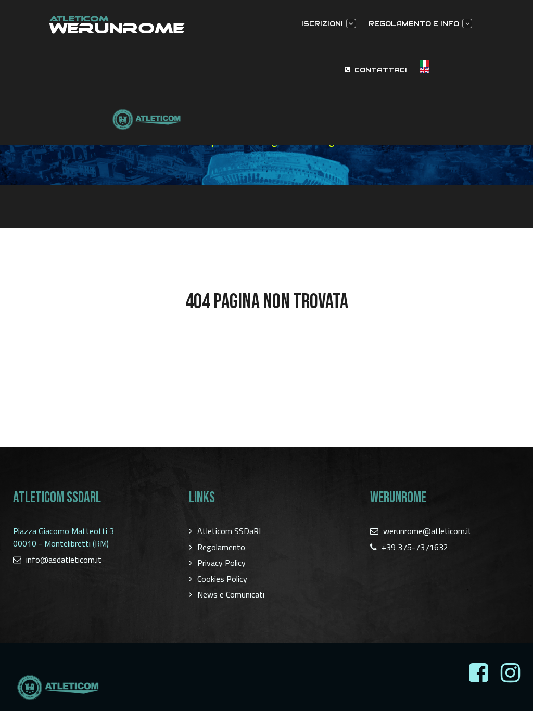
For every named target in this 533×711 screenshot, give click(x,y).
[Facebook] (478, 673)
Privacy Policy (221, 562)
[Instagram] (510, 673)
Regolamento (221, 547)
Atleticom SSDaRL (230, 531)
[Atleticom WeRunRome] (146, 24)
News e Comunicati (230, 594)
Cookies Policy (222, 579)
